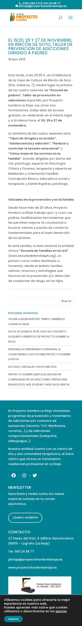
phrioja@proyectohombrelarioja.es (35, 559)
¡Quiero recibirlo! (25, 517)
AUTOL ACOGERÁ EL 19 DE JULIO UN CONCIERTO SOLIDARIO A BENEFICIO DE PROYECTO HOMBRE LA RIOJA (38, 336)
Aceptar (13, 619)
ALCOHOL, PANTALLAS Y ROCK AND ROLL (32, 367)
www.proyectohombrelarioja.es (32, 567)
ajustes (61, 611)
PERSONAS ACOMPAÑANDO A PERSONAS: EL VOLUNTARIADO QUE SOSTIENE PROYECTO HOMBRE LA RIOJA (39, 354)
